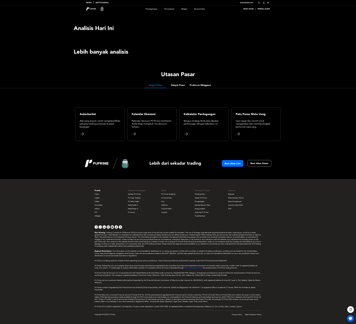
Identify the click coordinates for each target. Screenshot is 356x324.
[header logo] (95, 9)
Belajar (184, 9)
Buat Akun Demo (259, 163)
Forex (97, 194)
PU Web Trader (133, 201)
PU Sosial (131, 212)
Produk (97, 190)
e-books (164, 212)
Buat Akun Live (233, 163)
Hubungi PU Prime (201, 212)
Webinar (164, 205)
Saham (97, 209)
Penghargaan (200, 201)
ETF (96, 212)
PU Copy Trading (134, 198)
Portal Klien (264, 9)
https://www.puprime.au (193, 268)
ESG (229, 209)
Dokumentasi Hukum (236, 198)
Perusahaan (169, 9)
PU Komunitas (166, 198)
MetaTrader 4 (133, 209)
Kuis (163, 201)
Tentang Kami (200, 194)
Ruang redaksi (200, 209)
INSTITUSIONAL (102, 3)
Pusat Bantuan (200, 216)
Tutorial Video (166, 209)
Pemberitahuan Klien (202, 205)
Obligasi (98, 216)
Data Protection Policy (253, 314)
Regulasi (231, 194)
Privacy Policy (237, 314)
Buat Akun (248, 9)
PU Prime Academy (168, 194)
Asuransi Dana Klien (235, 205)
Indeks (97, 201)
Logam (97, 198)
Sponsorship (199, 9)
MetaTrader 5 (133, 205)
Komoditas (98, 205)
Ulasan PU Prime (201, 198)
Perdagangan (151, 9)
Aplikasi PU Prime (134, 194)
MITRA (89, 3)
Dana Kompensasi (234, 201)
